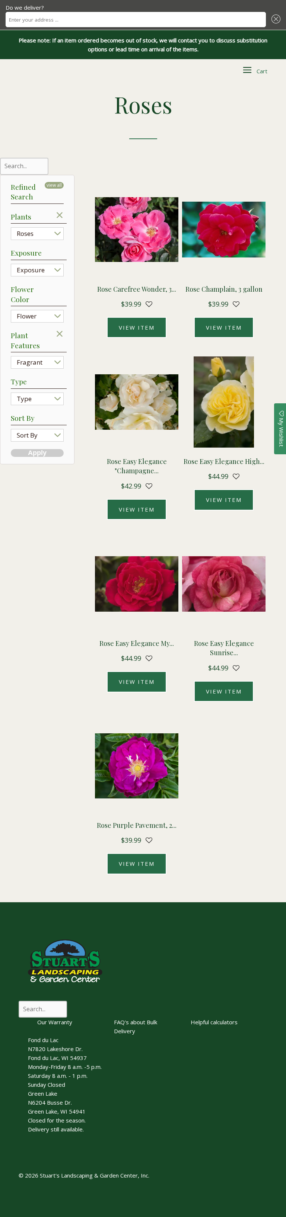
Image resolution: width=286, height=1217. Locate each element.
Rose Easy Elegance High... (224, 461)
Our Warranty (54, 1022)
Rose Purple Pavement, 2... (137, 825)
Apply (37, 453)
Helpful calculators (214, 1022)
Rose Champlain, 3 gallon (224, 289)
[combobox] (136, 19)
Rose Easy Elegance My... (136, 643)
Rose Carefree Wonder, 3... (136, 289)
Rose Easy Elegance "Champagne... (137, 466)
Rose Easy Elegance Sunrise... (224, 648)
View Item (137, 327)
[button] (275, 19)
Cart (262, 71)
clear (60, 215)
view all (54, 185)
